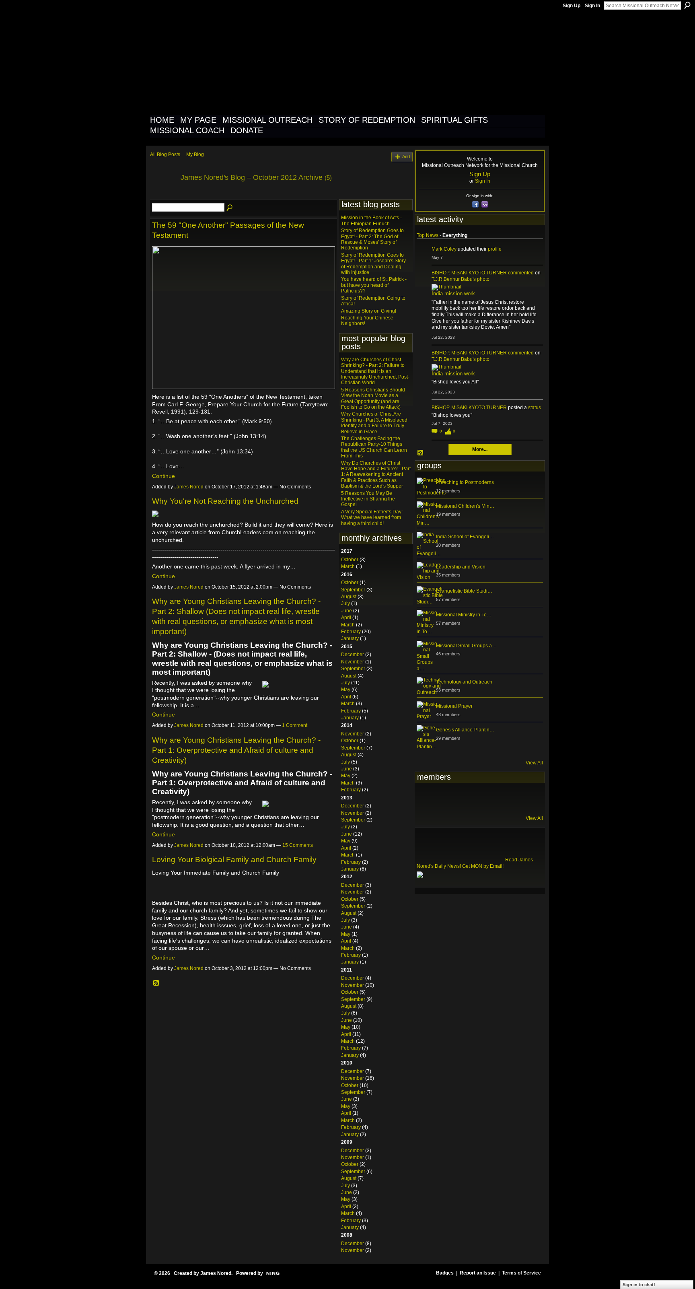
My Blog (195, 154)
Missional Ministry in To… (463, 615)
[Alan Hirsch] (525, 798)
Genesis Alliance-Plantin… (465, 730)
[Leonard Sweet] (426, 798)
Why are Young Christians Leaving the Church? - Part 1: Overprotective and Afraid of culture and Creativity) (236, 750)
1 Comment (294, 725)
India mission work (453, 293)
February (351, 631)
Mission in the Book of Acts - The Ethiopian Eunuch (371, 220)
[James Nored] (163, 196)
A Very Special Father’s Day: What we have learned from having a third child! (372, 517)
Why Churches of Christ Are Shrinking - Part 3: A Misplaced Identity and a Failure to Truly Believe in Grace (374, 422)
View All (534, 763)
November (352, 662)
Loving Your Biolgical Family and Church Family (234, 859)
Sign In (592, 5)
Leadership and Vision (460, 567)
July (345, 603)
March (348, 566)
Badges (445, 1273)
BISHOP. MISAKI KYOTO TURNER (469, 273)
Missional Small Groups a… (466, 646)
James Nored (189, 487)
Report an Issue (478, 1273)
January (350, 638)
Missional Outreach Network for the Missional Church (296, 62)
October (349, 559)
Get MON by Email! (483, 866)
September (353, 590)
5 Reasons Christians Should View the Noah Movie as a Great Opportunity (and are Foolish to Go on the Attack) (373, 398)
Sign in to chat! (639, 1284)
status (534, 407)
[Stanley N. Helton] (485, 798)
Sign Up (571, 5)
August (348, 596)
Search (687, 5)
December (352, 654)
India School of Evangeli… (465, 536)
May (345, 689)
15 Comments (297, 845)
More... (479, 449)
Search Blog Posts (230, 208)
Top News (427, 235)
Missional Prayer (454, 706)
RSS (156, 983)
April (346, 617)
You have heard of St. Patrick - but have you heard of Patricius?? (374, 285)
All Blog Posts (165, 154)
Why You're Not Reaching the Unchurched (225, 501)
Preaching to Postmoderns (465, 482)
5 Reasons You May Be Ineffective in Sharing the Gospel (368, 499)
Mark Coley (444, 249)
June (346, 611)
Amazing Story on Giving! (368, 311)
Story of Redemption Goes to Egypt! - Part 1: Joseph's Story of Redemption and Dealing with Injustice (373, 263)
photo (483, 279)
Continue (163, 476)
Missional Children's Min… (465, 506)
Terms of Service (521, 1273)
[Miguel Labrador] (505, 798)
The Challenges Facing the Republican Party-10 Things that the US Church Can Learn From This (374, 447)
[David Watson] (446, 798)
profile (495, 249)
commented (521, 273)
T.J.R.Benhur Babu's (454, 279)
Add (406, 156)
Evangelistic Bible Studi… (464, 591)
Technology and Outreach (464, 682)
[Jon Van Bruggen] (465, 798)
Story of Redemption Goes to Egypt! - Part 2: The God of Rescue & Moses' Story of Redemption (372, 239)
